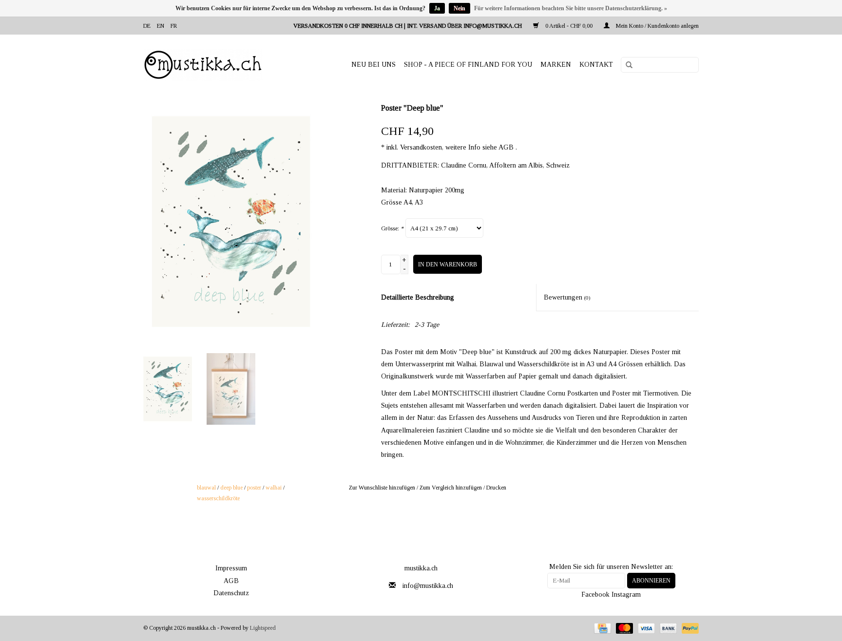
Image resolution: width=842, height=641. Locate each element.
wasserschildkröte (218, 498)
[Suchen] (626, 65)
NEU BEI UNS (373, 64)
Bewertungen (567, 297)
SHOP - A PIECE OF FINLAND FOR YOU (468, 64)
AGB (231, 580)
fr (174, 25)
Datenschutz (231, 593)
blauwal (206, 487)
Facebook (595, 594)
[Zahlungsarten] (601, 627)
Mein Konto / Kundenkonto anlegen (656, 25)
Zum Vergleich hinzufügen (451, 487)
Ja (437, 8)
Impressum (231, 568)
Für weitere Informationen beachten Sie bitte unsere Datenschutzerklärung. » (570, 8)
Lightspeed (263, 627)
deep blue (231, 487)
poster (254, 487)
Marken (555, 64)
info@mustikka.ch (427, 585)
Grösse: (392, 228)
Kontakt (596, 64)
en (160, 25)
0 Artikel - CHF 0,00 (569, 25)
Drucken (496, 487)
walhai (274, 487)
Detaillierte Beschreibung (417, 297)
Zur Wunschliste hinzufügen (382, 487)
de (147, 25)
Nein (459, 8)
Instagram (626, 594)
